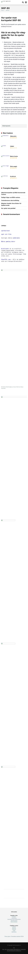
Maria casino (14, 931)
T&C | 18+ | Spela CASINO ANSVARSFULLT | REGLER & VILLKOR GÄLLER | (14, 950)
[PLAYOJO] (4, 175)
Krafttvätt (5, 248)
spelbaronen (5, 230)
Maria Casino (14, 156)
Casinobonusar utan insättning (10, 200)
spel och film (6, 234)
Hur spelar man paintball (8, 208)
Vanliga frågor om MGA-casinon (10, 197)
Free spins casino (14, 920)
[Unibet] (3, 145)
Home (2, 10)
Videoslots (13, 136)
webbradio (16, 238)
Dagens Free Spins (14, 921)
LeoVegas (14, 926)
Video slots (14, 928)
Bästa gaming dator (8, 241)
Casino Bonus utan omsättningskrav (14, 919)
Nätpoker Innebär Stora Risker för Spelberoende (11, 204)
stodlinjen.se (18, 950)
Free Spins (14, 916)
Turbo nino (14, 929)
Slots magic (13, 166)
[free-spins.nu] (5, 1)
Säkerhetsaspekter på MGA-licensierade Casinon (13, 193)
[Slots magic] (5, 165)
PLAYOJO (13, 176)
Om (14, 947)
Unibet (12, 146)
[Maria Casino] (5, 155)
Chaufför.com (5, 259)
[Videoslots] (4, 135)
